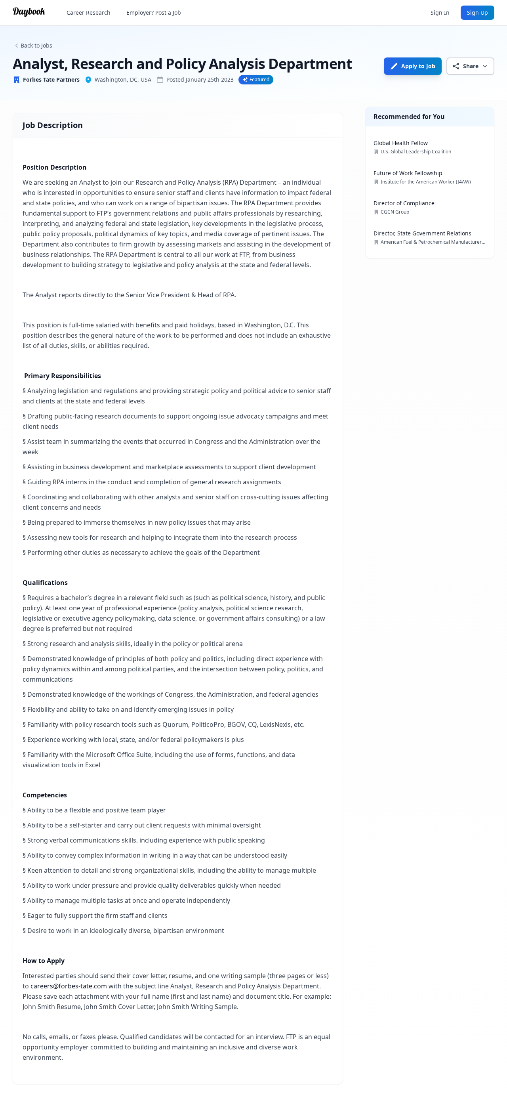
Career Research (89, 12)
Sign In (440, 12)
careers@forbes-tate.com (68, 986)
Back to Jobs (36, 45)
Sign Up (477, 12)
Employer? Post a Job (153, 12)
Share (470, 66)
